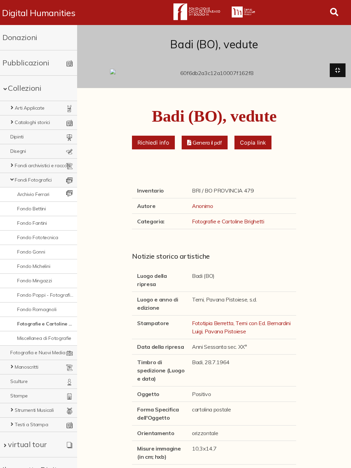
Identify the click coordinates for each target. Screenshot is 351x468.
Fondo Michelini (33, 266)
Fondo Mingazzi (34, 281)
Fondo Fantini (32, 223)
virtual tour (27, 444)
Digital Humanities (38, 12)
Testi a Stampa (31, 424)
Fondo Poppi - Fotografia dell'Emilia (45, 295)
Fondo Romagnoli (36, 309)
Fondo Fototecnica (37, 237)
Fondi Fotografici (33, 180)
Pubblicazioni (25, 62)
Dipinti (17, 137)
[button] (205, 142)
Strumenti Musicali (34, 410)
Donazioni (19, 37)
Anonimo (202, 205)
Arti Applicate (30, 108)
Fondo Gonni (31, 252)
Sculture (18, 381)
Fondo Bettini (31, 209)
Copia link (253, 142)
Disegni (18, 151)
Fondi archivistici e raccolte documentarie (43, 165)
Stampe (19, 396)
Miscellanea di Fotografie (44, 338)
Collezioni (24, 88)
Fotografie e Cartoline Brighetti (45, 324)
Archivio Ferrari (33, 194)
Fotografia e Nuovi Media (37, 352)
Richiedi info (153, 142)
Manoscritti (26, 367)
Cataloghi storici (32, 122)
